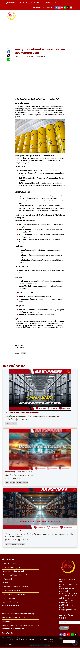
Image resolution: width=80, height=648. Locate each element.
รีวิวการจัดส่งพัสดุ (8, 633)
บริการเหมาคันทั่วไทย (9, 563)
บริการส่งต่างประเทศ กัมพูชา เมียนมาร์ (15, 586)
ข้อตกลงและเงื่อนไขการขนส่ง (11, 610)
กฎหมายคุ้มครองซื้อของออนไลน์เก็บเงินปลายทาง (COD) (20, 625)
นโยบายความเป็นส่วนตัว (46, 642)
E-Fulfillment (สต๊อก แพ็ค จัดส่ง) (13, 571)
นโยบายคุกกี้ (8, 644)
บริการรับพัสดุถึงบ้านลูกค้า (11, 567)
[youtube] (62, 7)
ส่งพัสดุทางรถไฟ (7, 579)
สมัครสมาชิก (48, 7)
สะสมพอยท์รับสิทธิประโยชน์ (11, 602)
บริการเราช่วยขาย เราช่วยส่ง (11, 590)
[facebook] (56, 7)
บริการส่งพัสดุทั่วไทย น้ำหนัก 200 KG (14, 575)
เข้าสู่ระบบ (38, 7)
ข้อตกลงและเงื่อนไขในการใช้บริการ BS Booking (18, 613)
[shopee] (71, 7)
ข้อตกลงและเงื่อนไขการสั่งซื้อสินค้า (13, 617)
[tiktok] (68, 7)
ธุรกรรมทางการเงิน (8, 598)
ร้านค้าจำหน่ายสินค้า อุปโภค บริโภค (13, 594)
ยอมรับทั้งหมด (69, 642)
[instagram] (59, 7)
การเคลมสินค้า (7, 621)
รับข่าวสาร (64, 628)
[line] (65, 7)
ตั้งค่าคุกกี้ (56, 642)
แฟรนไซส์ (5, 583)
